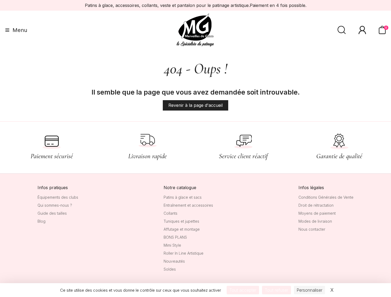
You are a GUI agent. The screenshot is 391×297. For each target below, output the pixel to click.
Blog (41, 221)
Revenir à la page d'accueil (195, 105)
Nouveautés (174, 261)
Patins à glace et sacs (183, 197)
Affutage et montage (182, 229)
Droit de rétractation (316, 205)
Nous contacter (311, 229)
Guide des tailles (52, 213)
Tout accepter (242, 290)
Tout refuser (276, 290)
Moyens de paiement (317, 213)
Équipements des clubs (58, 197)
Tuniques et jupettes (181, 221)
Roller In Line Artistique (183, 253)
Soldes (170, 269)
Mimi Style (172, 245)
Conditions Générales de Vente (325, 197)
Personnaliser (309, 290)
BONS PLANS (175, 237)
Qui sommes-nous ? (55, 205)
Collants (170, 213)
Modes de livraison (315, 221)
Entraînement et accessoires (188, 205)
